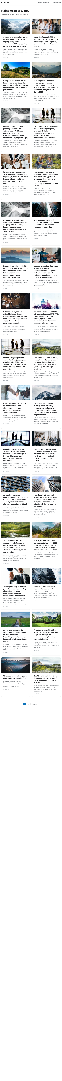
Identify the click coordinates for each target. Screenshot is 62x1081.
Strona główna (56, 2)
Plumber (5, 2)
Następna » (35, 704)
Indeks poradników (44, 2)
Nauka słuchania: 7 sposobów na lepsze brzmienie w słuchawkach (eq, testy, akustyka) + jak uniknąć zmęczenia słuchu (14, 408)
